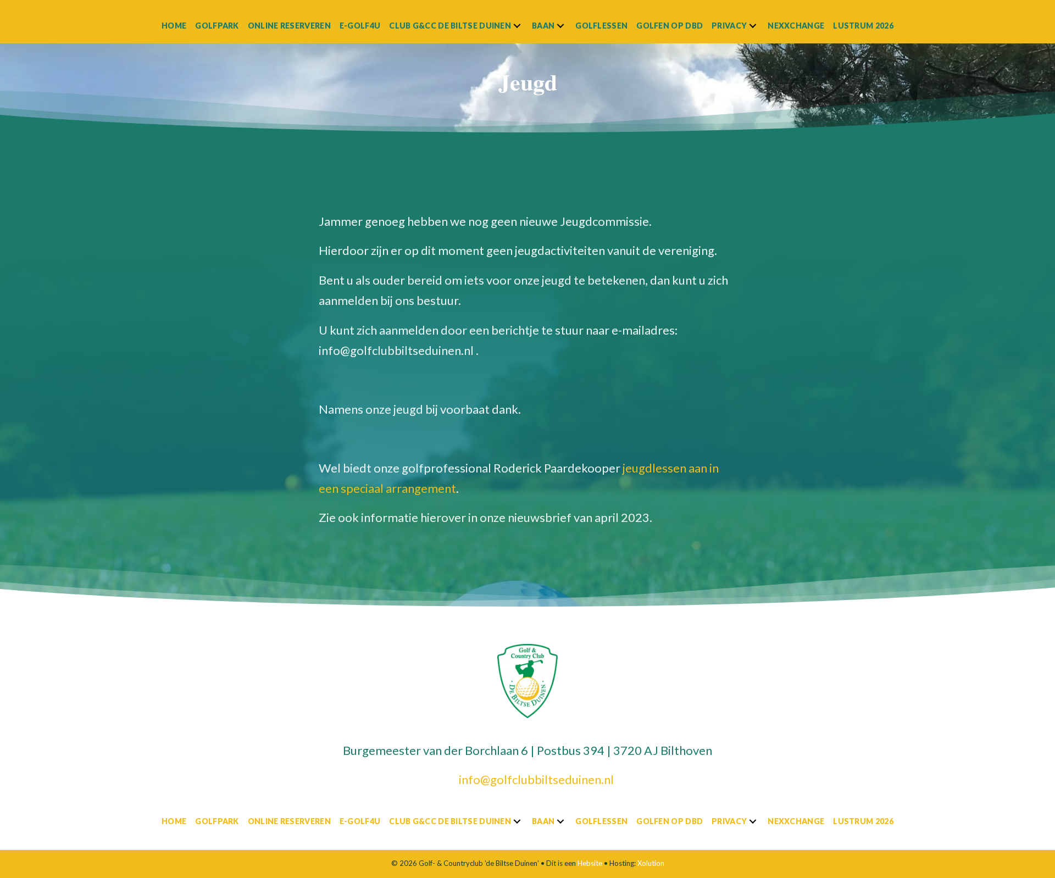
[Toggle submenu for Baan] (560, 25)
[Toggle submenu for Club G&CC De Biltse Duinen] (517, 25)
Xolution (650, 863)
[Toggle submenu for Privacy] (753, 25)
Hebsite (590, 863)
